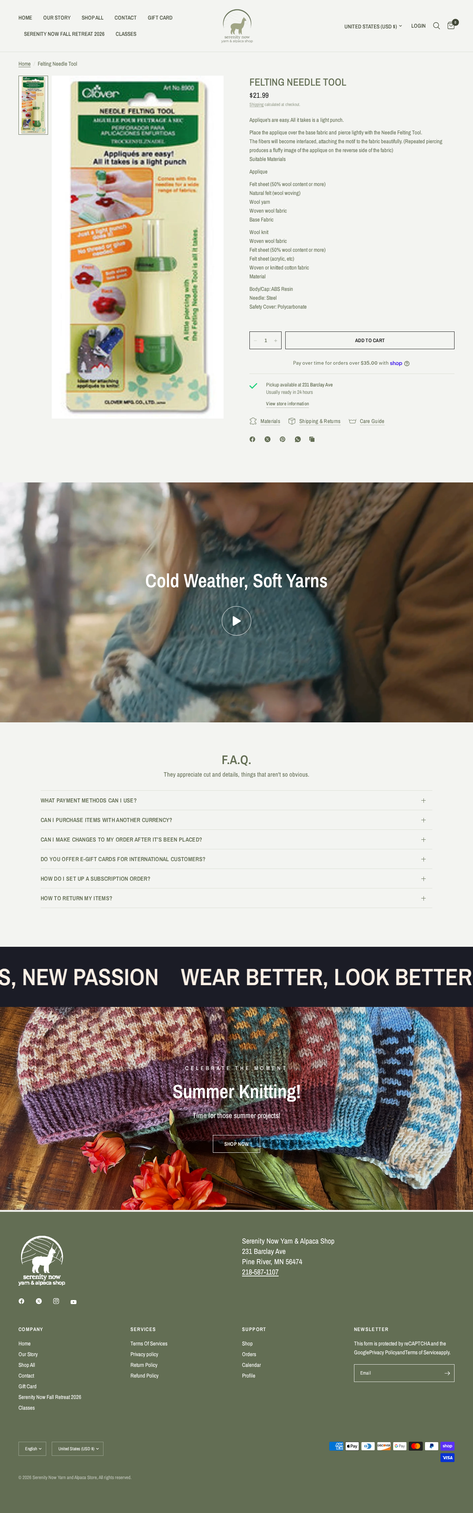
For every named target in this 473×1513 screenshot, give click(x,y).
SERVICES (143, 1329)
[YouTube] (79, 1302)
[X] (269, 439)
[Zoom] (208, 91)
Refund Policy (144, 1375)
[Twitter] (44, 1301)
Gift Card (160, 17)
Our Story (57, 17)
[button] (236, 1144)
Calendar (251, 1365)
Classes (126, 34)
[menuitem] (28, 18)
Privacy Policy (383, 1352)
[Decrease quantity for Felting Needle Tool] (255, 340)
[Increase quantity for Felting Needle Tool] (275, 340)
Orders (249, 1354)
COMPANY (31, 1329)
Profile (248, 1375)
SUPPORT (254, 1329)
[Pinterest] (284, 439)
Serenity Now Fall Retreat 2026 (64, 34)
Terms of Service (422, 1352)
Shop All (92, 17)
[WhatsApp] (299, 439)
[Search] (436, 26)
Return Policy (143, 1365)
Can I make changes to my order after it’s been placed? (121, 839)
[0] (449, 26)
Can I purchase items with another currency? (107, 820)
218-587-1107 (260, 1272)
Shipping (256, 104)
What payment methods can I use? (89, 800)
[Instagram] (61, 1301)
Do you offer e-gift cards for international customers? (123, 859)
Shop (247, 1343)
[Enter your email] (447, 1373)
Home (25, 17)
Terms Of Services (148, 1343)
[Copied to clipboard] (313, 439)
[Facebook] (253, 439)
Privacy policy (144, 1354)
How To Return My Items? (76, 898)
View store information (287, 404)
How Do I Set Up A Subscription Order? (95, 878)
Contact (126, 17)
